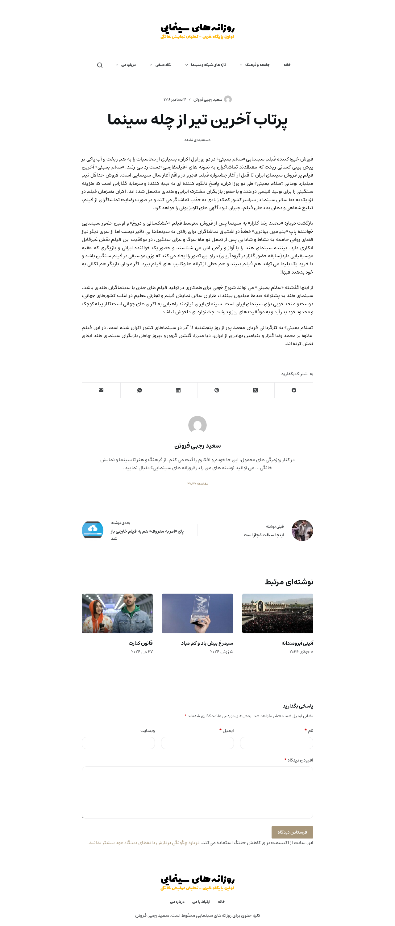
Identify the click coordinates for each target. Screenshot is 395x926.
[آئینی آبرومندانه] (277, 613)
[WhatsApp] (139, 390)
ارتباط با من (201, 902)
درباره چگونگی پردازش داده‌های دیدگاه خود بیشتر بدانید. (143, 842)
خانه (287, 65)
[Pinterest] (217, 390)
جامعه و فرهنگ (257, 65)
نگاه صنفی (164, 65)
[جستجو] (99, 65)
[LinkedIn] (178, 390)
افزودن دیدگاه (298, 760)
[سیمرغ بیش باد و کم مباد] (197, 613)
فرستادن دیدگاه (292, 832)
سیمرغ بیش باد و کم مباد (207, 643)
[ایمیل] (101, 390)
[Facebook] (293, 390)
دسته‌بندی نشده (197, 140)
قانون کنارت (141, 643)
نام (308, 731)
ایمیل (226, 731)
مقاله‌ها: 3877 (197, 484)
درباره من (128, 65)
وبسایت (147, 731)
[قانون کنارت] (117, 613)
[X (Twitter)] (255, 390)
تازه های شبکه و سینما (208, 65)
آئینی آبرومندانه (297, 643)
